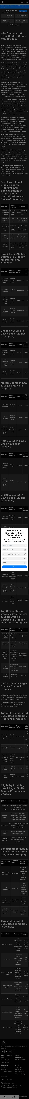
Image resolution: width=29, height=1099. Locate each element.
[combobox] (4, 554)
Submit (14, 566)
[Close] (27, 529)
